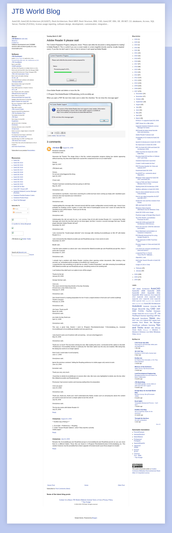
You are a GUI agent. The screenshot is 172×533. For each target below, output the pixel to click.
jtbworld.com (22, 252)
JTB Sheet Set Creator (19, 140)
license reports (19, 58)
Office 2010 (139, 320)
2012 (136, 77)
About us (14, 41)
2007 (136, 91)
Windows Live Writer (146, 332)
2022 (136, 50)
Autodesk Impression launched (145, 161)
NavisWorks (144, 318)
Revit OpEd (138, 401)
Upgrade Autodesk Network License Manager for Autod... (147, 127)
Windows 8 (135, 332)
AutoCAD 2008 (138, 291)
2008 (136, 88)
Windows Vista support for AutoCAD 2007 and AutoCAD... (147, 178)
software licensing (148, 325)
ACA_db (14, 89)
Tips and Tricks (60, 135)
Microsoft (135, 318)
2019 (136, 58)
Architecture (146, 289)
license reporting (147, 316)
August (138, 104)
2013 (136, 75)
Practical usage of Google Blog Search (148, 215)
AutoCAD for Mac (18, 186)
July (137, 107)
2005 (136, 277)
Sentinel (33, 60)
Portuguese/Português (138, 440)
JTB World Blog (36, 11)
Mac (159, 316)
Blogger (134, 309)
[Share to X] (60, 133)
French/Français (139, 432)
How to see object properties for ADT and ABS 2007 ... (147, 197)
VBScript (157, 328)
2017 (136, 64)
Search (31, 255)
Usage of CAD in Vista (143, 264)
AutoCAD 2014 (18, 163)
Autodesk (137, 306)
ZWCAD (138, 334)
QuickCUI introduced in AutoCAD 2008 (148, 142)
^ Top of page (86, 502)
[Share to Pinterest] (64, 133)
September (139, 102)
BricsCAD (141, 309)
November (139, 96)
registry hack (156, 320)
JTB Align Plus (16, 105)
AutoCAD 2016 (18, 167)
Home (86, 485)
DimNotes (15, 125)
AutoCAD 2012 (137, 295)
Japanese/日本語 (137, 446)
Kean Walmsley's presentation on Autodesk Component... (146, 232)
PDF (150, 320)
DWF (158, 309)
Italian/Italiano (138, 437)
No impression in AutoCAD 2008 (146, 145)
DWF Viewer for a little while (145, 123)
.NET (133, 289)
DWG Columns (16, 85)
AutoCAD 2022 (18, 182)
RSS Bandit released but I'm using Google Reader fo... (146, 236)
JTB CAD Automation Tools (20, 74)
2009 (136, 86)
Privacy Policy (108, 500)
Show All (158, 424)
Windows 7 (156, 330)
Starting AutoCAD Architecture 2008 (147, 186)
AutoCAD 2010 (138, 293)
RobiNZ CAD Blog (140, 410)
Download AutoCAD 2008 (144, 170)
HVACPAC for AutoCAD (19, 137)
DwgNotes (15, 121)
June (137, 110)
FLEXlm (18, 60)
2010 (136, 83)
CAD (152, 308)
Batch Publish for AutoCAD (20, 101)
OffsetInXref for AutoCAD (19, 93)
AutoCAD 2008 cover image (145, 212)
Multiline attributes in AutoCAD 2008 (147, 189)
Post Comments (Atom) (62, 488)
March (138, 118)
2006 (136, 274)
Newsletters (31, 150)
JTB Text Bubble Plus (18, 113)
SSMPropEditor (17, 66)
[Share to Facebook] (62, 133)
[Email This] (56, 133)
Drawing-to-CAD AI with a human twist (145, 353)
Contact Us (63, 500)
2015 (136, 69)
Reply (54, 412)
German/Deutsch (139, 434)
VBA (152, 328)
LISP (155, 316)
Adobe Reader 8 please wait (145, 135)
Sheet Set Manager (19, 200)
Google (134, 313)
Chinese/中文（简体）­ (138, 454)
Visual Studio (137, 330)
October (138, 99)
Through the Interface (142, 418)
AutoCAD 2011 (154, 293)
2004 (136, 280)
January (138, 271)
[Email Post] (51, 132)
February (139, 268)
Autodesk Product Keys (20, 198)
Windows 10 (147, 330)
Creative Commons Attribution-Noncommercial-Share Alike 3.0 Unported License (146, 471)
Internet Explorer (149, 313)
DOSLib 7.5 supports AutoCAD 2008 (147, 120)
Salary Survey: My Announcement (144, 368)
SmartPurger (136, 325)
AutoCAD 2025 (139, 303)
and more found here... (19, 146)
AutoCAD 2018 (18, 172)
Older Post (121, 485)
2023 (136, 47)
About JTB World (74, 500)
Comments (18, 212)
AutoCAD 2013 (149, 295)
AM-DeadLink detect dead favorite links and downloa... (146, 131)
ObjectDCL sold (141, 257)
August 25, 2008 (66, 419)
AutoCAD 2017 (18, 170)
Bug (147, 309)
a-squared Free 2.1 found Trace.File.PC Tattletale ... (145, 254)
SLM (29, 60)
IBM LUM (22, 60)
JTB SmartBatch (17, 62)
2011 (136, 80)
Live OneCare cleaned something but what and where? (147, 249)
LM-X (37, 60)
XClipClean (15, 129)
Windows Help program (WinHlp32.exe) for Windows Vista (147, 208)
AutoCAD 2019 (18, 174)
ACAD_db (15, 78)
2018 (136, 61)
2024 (136, 45)
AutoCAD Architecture (152, 303)
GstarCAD (140, 313)
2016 (136, 66)
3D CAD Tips (139, 351)
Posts (16, 209)
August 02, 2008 (68, 148)
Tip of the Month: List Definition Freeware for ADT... (145, 218)
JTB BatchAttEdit (17, 82)
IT (156, 313)
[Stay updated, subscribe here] (13, 245)
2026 (136, 39)
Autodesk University (150, 306)
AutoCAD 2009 (153, 291)
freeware (157, 311)
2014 (136, 72)
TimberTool (15, 133)
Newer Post (51, 485)
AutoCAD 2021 (18, 179)
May (137, 113)
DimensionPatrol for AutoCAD (21, 97)
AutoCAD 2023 (18, 184)
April (137, 115)
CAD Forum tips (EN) (142, 343)
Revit (141, 322)
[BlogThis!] (58, 133)
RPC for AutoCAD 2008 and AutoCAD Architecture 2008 (148, 148)
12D (26, 60)
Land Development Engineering (145, 373)
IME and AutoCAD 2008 (143, 205)
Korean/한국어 (136, 450)
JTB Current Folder (18, 109)
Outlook (145, 320)
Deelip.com (138, 358)
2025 (136, 42)
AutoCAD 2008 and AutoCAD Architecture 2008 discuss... (145, 223)
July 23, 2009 (65, 439)
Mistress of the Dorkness (143, 367)
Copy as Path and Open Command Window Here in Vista (147, 183)
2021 (136, 53)
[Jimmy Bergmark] (13, 228)
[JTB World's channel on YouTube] (17, 235)
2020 (136, 56)
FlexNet (14, 60)
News (152, 318)
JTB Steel (15, 117)
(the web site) (19, 39)
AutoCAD (16, 160)
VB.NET (147, 328)
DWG (134, 311)
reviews (135, 322)
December (139, 93)
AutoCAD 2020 (18, 177)
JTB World (55, 148)
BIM (159, 306)
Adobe (54, 135)
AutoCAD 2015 (18, 165)
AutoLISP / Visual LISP (20, 189)
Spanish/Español (139, 443)
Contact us (15, 43)
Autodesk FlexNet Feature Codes (24, 195)
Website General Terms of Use (91, 500)
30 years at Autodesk (141, 420)
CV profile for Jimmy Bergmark (21, 224)
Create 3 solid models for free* (145, 163)
